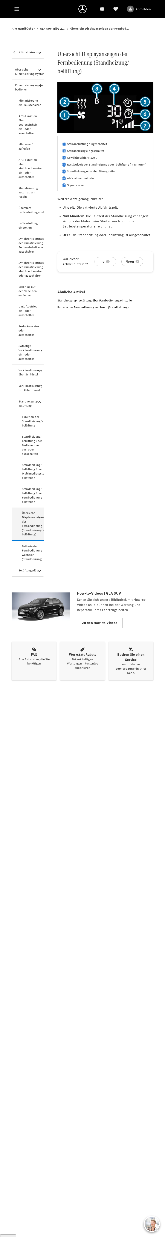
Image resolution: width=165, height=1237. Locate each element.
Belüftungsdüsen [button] (29, 570)
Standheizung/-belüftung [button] (29, 403)
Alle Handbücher (23, 29)
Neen (129, 261)
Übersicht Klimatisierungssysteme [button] (29, 72)
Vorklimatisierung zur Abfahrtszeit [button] (30, 388)
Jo (102, 261)
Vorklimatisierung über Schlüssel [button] (30, 372)
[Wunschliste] (115, 9)
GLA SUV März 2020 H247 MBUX (52, 29)
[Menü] (17, 9)
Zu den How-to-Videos (100, 623)
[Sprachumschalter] (102, 9)
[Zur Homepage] (82, 9)
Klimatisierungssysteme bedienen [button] (29, 87)
